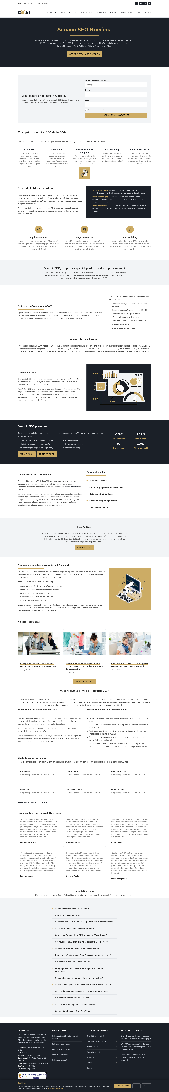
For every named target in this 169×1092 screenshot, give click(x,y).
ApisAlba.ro (25, 771)
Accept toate (122, 1086)
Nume (87, 90)
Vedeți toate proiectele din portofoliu (32, 802)
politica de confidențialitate (110, 110)
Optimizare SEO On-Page (101, 494)
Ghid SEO (101, 12)
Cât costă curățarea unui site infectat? (72, 998)
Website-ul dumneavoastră (95, 80)
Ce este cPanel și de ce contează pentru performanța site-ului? (83, 985)
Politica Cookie (92, 1047)
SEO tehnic (57, 149)
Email (87, 100)
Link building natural (98, 507)
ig (141, 3)
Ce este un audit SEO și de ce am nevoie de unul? (77, 948)
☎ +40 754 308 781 (25, 3)
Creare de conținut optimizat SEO (104, 501)
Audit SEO (29, 149)
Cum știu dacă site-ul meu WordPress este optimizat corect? (83, 955)
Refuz (136, 1086)
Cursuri (113, 12)
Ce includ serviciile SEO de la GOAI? (72, 909)
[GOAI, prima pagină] (24, 12)
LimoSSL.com (117, 789)
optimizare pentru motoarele (67, 487)
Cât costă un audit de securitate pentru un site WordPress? (82, 991)
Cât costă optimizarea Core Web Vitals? (73, 1011)
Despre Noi (91, 1057)
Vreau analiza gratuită (116, 115)
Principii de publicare (60, 1055)
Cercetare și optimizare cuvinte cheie (106, 487)
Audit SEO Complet (98, 481)
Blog (137, 12)
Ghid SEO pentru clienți (95, 1036)
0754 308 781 (30, 1066)
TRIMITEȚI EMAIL (47, 454)
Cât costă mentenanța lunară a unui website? (75, 1004)
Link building (112, 149)
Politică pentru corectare (61, 1049)
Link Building (84, 548)
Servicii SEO (52, 12)
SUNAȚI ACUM (26, 454)
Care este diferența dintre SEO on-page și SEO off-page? (81, 935)
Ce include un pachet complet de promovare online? (79, 978)
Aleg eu (146, 1086)
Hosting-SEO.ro (118, 771)
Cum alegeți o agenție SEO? (68, 915)
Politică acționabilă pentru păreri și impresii (65, 1037)
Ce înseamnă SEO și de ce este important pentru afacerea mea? (84, 922)
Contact (147, 12)
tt (145, 3)
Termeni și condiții (93, 1052)
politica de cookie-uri (55, 1088)
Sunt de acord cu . (105, 110)
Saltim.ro (24, 789)
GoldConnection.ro (74, 789)
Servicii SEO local (139, 149)
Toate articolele (84, 681)
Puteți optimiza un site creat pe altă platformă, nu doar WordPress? (80, 969)
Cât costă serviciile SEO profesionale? (72, 962)
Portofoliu (126, 12)
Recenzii (90, 1068)
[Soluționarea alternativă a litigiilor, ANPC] (32, 1075)
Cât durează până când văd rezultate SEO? (74, 928)
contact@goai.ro (29, 1069)
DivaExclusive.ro (73, 771)
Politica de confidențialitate (96, 1041)
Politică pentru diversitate (61, 1044)
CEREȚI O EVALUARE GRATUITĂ (84, 54)
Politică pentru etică (59, 1060)
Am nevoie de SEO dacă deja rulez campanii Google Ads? (81, 942)
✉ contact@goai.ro (42, 3)
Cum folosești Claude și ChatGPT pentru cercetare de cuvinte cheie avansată (133, 1057)
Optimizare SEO (68, 12)
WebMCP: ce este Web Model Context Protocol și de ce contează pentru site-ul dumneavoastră (84, 666)
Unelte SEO (86, 12)
